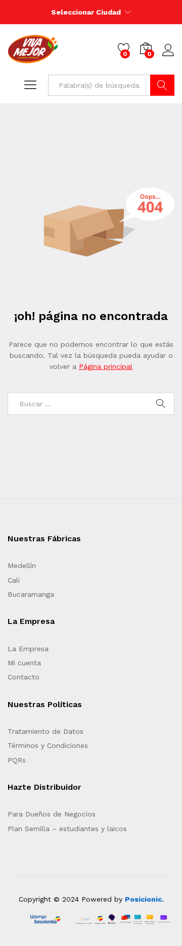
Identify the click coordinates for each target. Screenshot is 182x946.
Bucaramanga (31, 594)
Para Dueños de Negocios (52, 814)
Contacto (23, 677)
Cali (14, 580)
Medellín (22, 565)
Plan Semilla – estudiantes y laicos (67, 829)
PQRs (17, 760)
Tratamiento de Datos (45, 731)
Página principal (105, 366)
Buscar (162, 85)
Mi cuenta (24, 663)
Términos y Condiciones (48, 745)
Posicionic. (144, 899)
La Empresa (28, 649)
